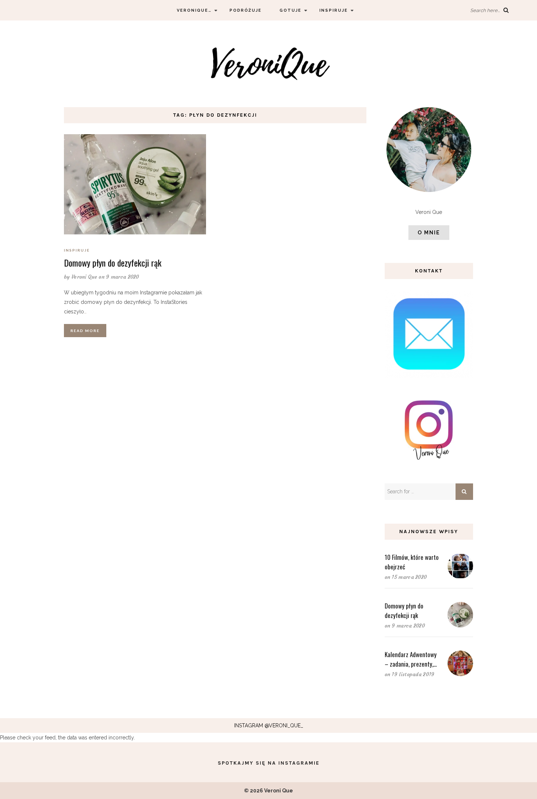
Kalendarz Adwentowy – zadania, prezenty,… (411, 659)
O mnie (429, 232)
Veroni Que (84, 277)
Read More (85, 330)
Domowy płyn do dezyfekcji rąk (112, 262)
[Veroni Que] (268, 63)
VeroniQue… (194, 10)
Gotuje (290, 10)
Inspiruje (333, 10)
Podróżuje (245, 10)
